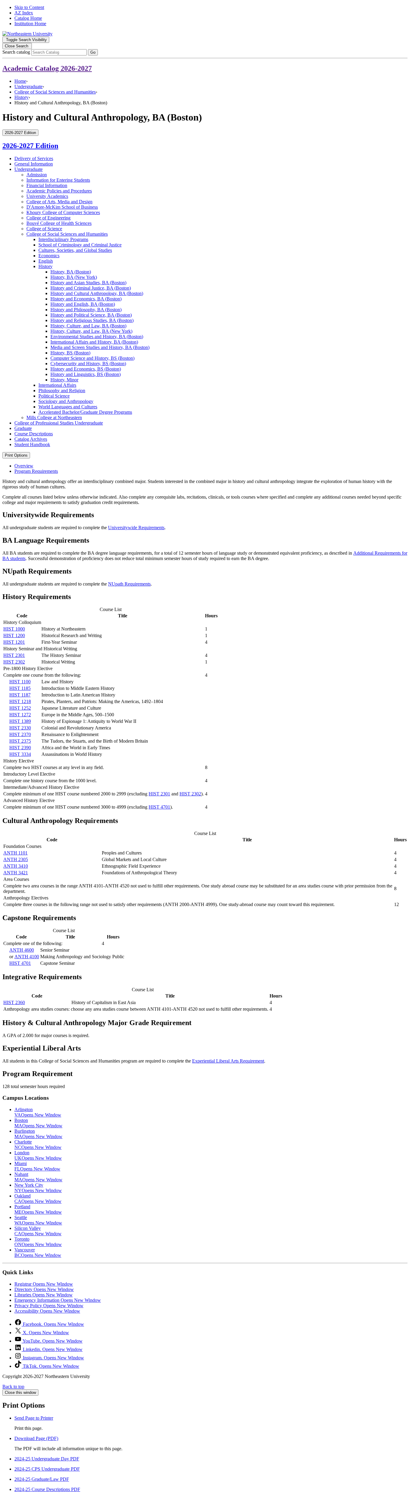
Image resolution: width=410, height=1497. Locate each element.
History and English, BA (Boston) (82, 304)
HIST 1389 (20, 721)
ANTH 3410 (15, 866)
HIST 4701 (159, 807)
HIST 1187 (20, 694)
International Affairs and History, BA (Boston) (94, 341)
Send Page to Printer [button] (33, 1418)
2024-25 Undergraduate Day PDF (46, 1458)
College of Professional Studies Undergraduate (58, 422)
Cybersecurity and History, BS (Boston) (88, 363)
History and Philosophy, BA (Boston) (86, 309)
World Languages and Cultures (67, 406)
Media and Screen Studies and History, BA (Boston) (99, 347)
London (38, 1155)
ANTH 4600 (21, 950)
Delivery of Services (33, 158)
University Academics (47, 196)
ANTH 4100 (26, 956)
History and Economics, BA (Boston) (86, 298)
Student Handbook (32, 444)
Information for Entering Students (58, 180)
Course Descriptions (33, 433)
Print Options (16, 455)
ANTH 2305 (15, 859)
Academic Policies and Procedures (59, 190)
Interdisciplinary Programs (63, 239)
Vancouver (37, 1252)
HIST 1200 (14, 635)
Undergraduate (28, 86)
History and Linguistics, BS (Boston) (85, 374)
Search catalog (16, 52)
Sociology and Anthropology (65, 401)
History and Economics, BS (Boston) (85, 368)
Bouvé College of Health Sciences (59, 223)
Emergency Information (57, 1300)
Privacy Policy (48, 1305)
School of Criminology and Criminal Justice (80, 244)
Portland (38, 1209)
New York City (38, 1187)
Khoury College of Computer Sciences (63, 212)
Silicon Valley (38, 1231)
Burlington (38, 1134)
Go (92, 52)
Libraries (43, 1294)
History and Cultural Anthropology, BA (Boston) (96, 293)
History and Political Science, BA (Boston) (91, 315)
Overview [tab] (23, 465)
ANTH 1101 (15, 852)
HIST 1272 (20, 714)
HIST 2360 (14, 1002)
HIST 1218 (20, 701)
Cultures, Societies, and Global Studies (75, 250)
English (45, 261)
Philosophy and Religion (61, 390)
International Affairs (57, 385)
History (21, 97)
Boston (38, 1123)
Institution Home (30, 23)
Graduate (23, 428)
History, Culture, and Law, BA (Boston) (88, 325)
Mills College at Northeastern (54, 417)
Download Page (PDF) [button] (36, 1438)
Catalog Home (28, 18)
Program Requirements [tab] (36, 471)
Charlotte (38, 1144)
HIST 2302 (14, 661)
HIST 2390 (20, 747)
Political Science (54, 395)
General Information (33, 163)
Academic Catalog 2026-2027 (47, 68)
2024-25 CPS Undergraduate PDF (47, 1469)
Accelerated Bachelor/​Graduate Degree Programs (85, 412)
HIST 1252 (20, 708)
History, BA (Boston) (70, 271)
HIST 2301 (14, 655)
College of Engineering (48, 217)
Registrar (43, 1284)
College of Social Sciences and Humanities (55, 91)
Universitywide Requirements (136, 527)
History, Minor (64, 379)
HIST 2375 (20, 741)
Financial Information (46, 185)
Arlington (37, 1112)
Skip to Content (29, 7)
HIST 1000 (14, 628)
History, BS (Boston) (70, 352)
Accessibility (47, 1311)
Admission (36, 174)
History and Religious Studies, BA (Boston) (92, 320)
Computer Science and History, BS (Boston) (92, 358)
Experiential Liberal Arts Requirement (228, 1060)
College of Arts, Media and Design (59, 201)
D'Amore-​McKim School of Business (62, 207)
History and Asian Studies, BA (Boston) (88, 282)
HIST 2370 (20, 734)
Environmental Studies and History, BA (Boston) (96, 336)
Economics (48, 255)
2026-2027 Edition (30, 146)
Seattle (38, 1220)
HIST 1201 (14, 642)
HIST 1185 (20, 688)
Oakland (38, 1198)
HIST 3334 (20, 754)
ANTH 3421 (15, 872)
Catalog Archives (30, 439)
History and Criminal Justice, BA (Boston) (90, 288)
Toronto (38, 1241)
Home (20, 81)
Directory (44, 1289)
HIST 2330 (20, 727)
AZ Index (23, 12)
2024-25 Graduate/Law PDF (41, 1479)
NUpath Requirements (129, 583)
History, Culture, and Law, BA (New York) (91, 331)
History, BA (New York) (73, 277)
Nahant (38, 1177)
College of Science (44, 228)
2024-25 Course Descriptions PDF (47, 1489)
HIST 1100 (20, 681)
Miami (37, 1166)
